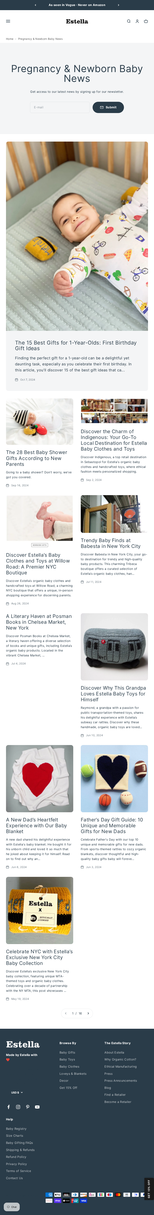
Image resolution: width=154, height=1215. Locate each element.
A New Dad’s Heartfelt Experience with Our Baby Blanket (36, 825)
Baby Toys (67, 1059)
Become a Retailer (117, 1102)
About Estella (114, 1052)
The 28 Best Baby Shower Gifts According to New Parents (36, 458)
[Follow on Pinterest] (27, 1106)
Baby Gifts (67, 1052)
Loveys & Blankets (73, 1073)
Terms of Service (18, 1171)
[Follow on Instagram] (18, 1106)
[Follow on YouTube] (37, 1106)
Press (108, 1073)
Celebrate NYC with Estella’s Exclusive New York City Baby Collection (39, 957)
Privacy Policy (16, 1164)
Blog (107, 1088)
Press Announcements (120, 1080)
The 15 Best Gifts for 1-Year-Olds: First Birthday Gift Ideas (76, 345)
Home (9, 38)
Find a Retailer (115, 1095)
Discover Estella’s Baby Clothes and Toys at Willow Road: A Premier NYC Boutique (38, 563)
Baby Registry (16, 1129)
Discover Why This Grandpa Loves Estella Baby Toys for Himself (113, 693)
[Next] (118, 5)
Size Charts (14, 1135)
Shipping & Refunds (20, 1150)
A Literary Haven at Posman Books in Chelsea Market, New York (39, 622)
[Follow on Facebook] (8, 1106)
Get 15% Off (68, 1088)
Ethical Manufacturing (120, 1066)
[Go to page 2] (88, 1013)
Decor (64, 1080)
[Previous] (35, 5)
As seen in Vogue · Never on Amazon (77, 5)
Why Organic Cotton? (120, 1059)
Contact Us (14, 1178)
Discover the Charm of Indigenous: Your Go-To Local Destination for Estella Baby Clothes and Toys (114, 440)
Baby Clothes (69, 1066)
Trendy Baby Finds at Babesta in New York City (110, 543)
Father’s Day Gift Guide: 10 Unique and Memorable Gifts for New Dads (112, 825)
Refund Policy (16, 1157)
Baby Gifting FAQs (19, 1143)
